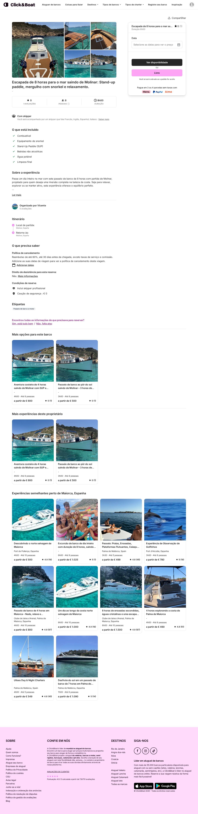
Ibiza (113, 755)
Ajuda (8, 749)
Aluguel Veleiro (118, 770)
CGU (8, 776)
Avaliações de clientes (58, 772)
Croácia (114, 759)
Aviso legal (11, 780)
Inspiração (177, 4)
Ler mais (16, 194)
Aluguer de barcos (51, 4)
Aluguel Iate (116, 780)
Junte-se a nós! (13, 787)
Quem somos (12, 752)
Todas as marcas (119, 784)
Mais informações (28, 276)
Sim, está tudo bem (22, 323)
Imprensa (10, 759)
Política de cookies (14, 773)
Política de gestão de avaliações (21, 797)
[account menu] (192, 4)
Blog (8, 801)
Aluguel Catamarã (119, 777)
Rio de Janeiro (118, 749)
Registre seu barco (157, 4)
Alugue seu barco (14, 762)
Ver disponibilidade (157, 62)
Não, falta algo (44, 323)
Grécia (114, 762)
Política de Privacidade (17, 769)
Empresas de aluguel (16, 766)
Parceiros (10, 783)
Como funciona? (13, 755)
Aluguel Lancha (118, 773)
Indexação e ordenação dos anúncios (23, 790)
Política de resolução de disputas (21, 794)
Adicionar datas (25, 265)
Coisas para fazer (74, 4)
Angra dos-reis (118, 752)
